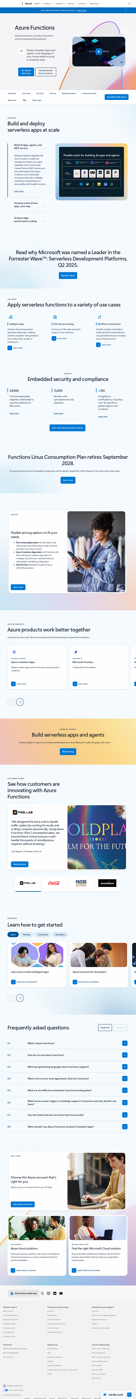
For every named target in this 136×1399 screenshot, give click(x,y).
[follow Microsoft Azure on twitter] (43, 1293)
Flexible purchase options (56, 1324)
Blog (49, 1353)
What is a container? (99, 1374)
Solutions (59, 3)
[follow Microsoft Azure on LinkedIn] (55, 1293)
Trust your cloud (9, 1328)
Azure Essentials (8, 1332)
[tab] (13, 934)
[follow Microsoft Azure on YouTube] (61, 1293)
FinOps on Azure (53, 1328)
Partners (81, 3)
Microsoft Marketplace (11, 1353)
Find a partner (8, 1357)
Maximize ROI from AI (55, 1332)
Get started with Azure (11, 1315)
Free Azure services (54, 1319)
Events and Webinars (54, 1365)
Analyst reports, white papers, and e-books (62, 1370)
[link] (12, 94)
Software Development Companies (15, 1349)
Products (47, 3)
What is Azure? (8, 1311)
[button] (99, 51)
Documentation (52, 1349)
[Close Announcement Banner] (125, 10)
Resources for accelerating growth (104, 1315)
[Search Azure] (129, 3)
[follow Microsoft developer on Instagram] (49, 1293)
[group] (37, 667)
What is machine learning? (101, 1357)
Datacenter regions (9, 1324)
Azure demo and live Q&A (101, 1328)
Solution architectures (99, 1319)
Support (94, 1324)
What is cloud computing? (101, 1349)
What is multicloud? (98, 1353)
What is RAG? (96, 1378)
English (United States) (15, 1386)
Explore (37, 3)
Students (50, 1361)
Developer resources (54, 1357)
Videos (49, 1374)
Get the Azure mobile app (26, 1293)
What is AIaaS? (97, 1365)
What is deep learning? (100, 1361)
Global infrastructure (10, 1319)
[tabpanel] (67, 971)
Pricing (70, 3)
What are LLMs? (97, 1370)
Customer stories (9, 1336)
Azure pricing (52, 1315)
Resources (94, 3)
